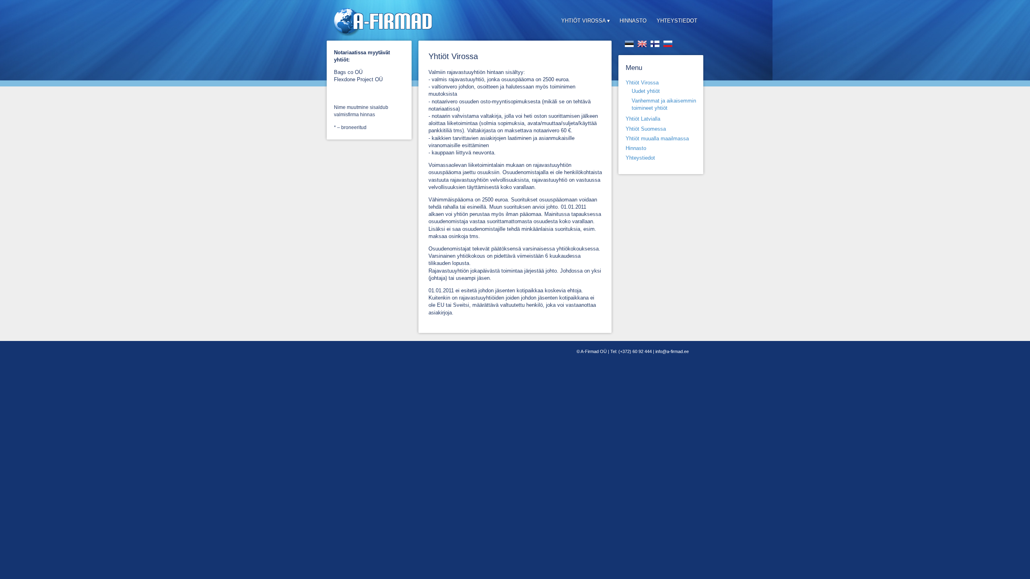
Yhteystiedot (677, 21)
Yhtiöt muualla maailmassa (657, 139)
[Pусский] (667, 44)
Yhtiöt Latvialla (643, 119)
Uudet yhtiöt (646, 91)
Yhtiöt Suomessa (646, 129)
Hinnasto (633, 21)
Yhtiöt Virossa (583, 21)
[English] (642, 44)
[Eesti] (629, 44)
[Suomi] (655, 44)
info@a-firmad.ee (672, 351)
